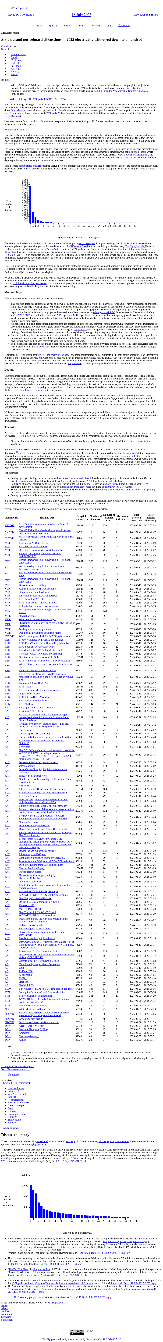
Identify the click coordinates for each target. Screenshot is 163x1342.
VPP (7, 588)
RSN (7, 639)
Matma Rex (152, 1289)
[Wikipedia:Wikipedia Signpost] (19, 8)
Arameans (24, 1032)
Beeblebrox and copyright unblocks (37, 938)
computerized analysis (30, 165)
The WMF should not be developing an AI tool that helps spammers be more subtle (45, 532)
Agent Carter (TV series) (31, 1025)
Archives (5, 1311)
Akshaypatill (25, 974)
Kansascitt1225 (26, 905)
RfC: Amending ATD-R (31, 599)
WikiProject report (17, 1094)
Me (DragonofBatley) (30, 909)
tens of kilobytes (86, 243)
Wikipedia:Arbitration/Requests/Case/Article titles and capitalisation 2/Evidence (53, 1283)
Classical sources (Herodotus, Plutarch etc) (40, 653)
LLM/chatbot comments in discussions (38, 606)
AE (6, 964)
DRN (8, 1025)
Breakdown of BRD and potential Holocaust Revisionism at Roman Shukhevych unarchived (43, 817)
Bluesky (15, 71)
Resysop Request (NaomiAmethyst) (37, 707)
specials (53, 25)
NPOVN (9, 1014)
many (71, 1339)
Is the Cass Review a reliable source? (37, 670)
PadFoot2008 (25, 971)
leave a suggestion (54, 1302)
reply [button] (84, 1161)
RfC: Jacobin (25, 686)
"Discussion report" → (15, 1069)
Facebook (16, 66)
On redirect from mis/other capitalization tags (41, 550)
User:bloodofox (27, 766)
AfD (59, 315)
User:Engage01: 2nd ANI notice (35, 898)
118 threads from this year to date (29, 283)
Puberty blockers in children (33, 1005)
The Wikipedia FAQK (40, 99)
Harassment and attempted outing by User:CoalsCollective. (37, 876)
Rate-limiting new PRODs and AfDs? (38, 595)
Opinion (12, 1111)
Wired (56, 99)
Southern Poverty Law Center (117, 486)
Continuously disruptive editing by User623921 (43, 857)
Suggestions (7, 1319)
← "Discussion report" (17, 1066)
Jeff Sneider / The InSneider (33, 700)
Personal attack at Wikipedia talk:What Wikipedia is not (46, 861)
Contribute (6, 46)
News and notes (16, 1088)
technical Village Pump (143, 489)
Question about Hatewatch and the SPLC (39, 657)
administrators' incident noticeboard (73, 478)
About (4, 1308)
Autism (61, 481)
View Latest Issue (145, 14)
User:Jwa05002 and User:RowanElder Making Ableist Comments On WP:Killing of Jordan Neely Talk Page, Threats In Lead (46, 944)
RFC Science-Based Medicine (34, 697)
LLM (145, 484)
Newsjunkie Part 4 (28, 822)
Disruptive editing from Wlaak (34, 825)
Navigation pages (27, 616)
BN (7, 707)
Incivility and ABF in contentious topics (39, 951)
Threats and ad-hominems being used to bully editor (45, 737)
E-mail (14, 57)
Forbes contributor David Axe (34, 683)
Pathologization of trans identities (35, 995)
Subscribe (6, 1317)
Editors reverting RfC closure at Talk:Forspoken (43, 789)
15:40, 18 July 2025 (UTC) (133, 1241)
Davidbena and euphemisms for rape (37, 850)
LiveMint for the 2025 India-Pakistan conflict (41, 650)
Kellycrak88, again (28, 796)
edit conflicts (42, 346)
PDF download (18, 54)
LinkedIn (15, 63)
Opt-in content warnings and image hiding (40, 632)
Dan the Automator (137, 91)
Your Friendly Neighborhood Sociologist (39, 964)
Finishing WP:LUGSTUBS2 (33, 543)
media (81, 25)
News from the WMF (18, 1102)
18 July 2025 (7, 1083)
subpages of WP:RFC (104, 312)
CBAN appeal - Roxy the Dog (34, 733)
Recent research (16, 1099)
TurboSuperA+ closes (30, 871)
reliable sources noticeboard (77, 486)
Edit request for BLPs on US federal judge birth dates (46, 988)
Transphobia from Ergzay (32, 868)
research (96, 25)
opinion (67, 25)
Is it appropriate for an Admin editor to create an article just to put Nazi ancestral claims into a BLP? (46, 811)
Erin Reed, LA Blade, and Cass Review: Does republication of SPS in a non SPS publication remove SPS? (46, 677)
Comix (11, 1108)
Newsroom (6, 1314)
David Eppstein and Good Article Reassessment (43, 829)
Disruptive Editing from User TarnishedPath (41, 864)
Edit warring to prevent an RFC (35, 928)
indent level (137, 456)
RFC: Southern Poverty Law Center (37, 646)
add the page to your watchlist (114, 1141)
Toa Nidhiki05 (26, 985)
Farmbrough (114, 1241)
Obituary (12, 1116)
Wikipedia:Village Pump (59, 113)
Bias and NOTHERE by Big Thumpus (38, 891)
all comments (22, 1083)
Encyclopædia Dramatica (31, 390)
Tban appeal (25, 730)
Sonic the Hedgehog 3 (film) (33, 1029)
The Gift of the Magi (135, 246)
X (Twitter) (16, 68)
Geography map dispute (31, 1019)
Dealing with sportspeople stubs (35, 629)
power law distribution (137, 154)
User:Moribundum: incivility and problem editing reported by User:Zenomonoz (43, 920)
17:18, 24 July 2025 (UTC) (92, 1297)
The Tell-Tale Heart (18, 1269)
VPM (8, 611)
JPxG (8, 79)
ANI (7, 754)
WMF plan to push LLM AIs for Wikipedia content (44, 636)
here (143, 1289)
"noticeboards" (18, 110)
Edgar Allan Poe (41, 1269)
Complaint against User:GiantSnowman (39, 960)
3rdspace (23, 981)
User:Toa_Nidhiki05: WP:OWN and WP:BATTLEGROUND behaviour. (37, 914)
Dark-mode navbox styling (32, 585)
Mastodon (16, 60)
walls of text (80, 329)
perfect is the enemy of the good (53, 354)
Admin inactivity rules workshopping (37, 588)
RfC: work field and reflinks (33, 546)
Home (4, 1305)
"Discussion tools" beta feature (23, 1289)
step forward (35, 509)
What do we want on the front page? (37, 619)
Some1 (113, 1283)
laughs (109, 25)
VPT (7, 561)
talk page (70, 1141)
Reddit (14, 74)
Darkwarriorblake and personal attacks (38, 762)
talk (17, 255)
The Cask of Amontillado (46, 249)
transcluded (42, 1141)
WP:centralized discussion (14, 1161)
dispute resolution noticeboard (26, 481)
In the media (14, 1091)
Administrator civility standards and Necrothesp (43, 792)
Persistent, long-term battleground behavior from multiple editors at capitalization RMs (43, 801)
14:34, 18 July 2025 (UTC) (68, 1161)
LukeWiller (24, 785)
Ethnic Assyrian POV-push (32, 854)
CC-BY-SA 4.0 (113, 1339)
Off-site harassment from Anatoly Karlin (39, 902)
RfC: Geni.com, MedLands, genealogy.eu (40, 690)
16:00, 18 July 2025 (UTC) (64, 1264)
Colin (22, 967)
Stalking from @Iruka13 (31, 925)
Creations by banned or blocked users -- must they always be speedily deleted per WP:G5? (44, 725)
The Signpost (48, 1339)
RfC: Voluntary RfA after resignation (37, 602)
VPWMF (9, 525)
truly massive (74, 363)
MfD (75, 315)
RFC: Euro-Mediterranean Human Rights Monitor (44, 643)
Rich (105, 1241)
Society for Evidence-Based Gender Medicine (42, 992)
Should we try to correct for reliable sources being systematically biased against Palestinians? (44, 1014)
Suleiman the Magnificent (112, 91)
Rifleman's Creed (79, 246)
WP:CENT (23, 315)
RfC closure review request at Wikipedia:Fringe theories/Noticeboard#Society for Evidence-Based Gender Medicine (44, 717)
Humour (12, 1122)
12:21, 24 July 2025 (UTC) (25, 1291)
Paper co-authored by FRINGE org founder (41, 639)
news (39, 25)
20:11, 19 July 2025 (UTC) (137, 1283)
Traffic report (14, 1119)
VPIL (8, 616)
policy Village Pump (114, 484)
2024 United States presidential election (39, 1022)
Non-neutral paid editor (30, 881)
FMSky (23, 978)
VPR (7, 543)
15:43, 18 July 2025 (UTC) (111, 1252)
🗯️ (71, 252)
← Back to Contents (19, 14)
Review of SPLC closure (31, 711)
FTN (7, 992)
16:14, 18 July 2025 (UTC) (68, 1275)
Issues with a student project (33, 775)
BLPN (8, 988)
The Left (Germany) (29, 1036)
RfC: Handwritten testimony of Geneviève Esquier (44, 660)
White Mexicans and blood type (35, 1009)
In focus (12, 1097)
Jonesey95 (85, 1252)
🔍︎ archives (124, 25)
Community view (16, 1114)
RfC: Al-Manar (26, 704)
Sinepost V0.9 (93, 1339)
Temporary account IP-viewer (34, 592)
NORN (8, 1009)
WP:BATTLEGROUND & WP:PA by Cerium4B (44, 895)
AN (7, 711)
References (24, 747)
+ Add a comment (10, 1128)
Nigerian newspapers (29, 693)
